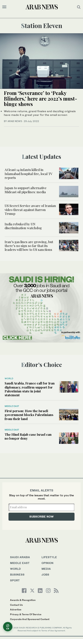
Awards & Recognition (23, 600)
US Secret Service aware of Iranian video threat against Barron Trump (30, 209)
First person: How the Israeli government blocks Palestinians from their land (29, 415)
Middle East (12, 406)
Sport (15, 580)
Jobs (45, 574)
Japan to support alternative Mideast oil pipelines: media (26, 190)
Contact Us (16, 604)
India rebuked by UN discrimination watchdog (23, 226)
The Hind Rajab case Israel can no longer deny (28, 436)
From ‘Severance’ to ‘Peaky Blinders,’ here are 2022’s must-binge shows (40, 98)
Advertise (15, 609)
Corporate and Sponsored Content (29, 619)
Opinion (47, 563)
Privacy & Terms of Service (25, 614)
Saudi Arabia (20, 557)
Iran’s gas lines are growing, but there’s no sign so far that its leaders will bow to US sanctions (29, 246)
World (9, 378)
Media (46, 568)
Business (17, 574)
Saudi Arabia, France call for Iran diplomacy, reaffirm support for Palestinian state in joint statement (30, 389)
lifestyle (49, 557)
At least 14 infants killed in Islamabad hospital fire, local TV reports (28, 173)
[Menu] (4, 7)
